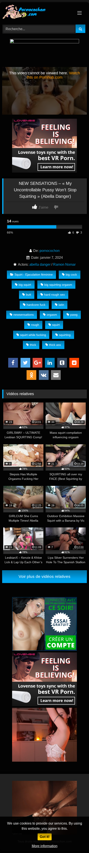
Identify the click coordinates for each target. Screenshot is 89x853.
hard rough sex (54, 294)
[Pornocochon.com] (36, 12)
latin (61, 304)
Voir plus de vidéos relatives (44, 576)
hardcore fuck (36, 304)
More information (44, 846)
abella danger (40, 264)
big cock (71, 274)
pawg (74, 314)
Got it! (44, 837)
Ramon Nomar (64, 264)
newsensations (23, 314)
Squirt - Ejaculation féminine (33, 274)
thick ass (55, 344)
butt (28, 294)
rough (35, 324)
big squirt (25, 284)
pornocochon (50, 251)
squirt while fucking (33, 335)
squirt (56, 324)
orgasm (52, 314)
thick (33, 344)
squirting (65, 335)
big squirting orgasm (58, 284)
